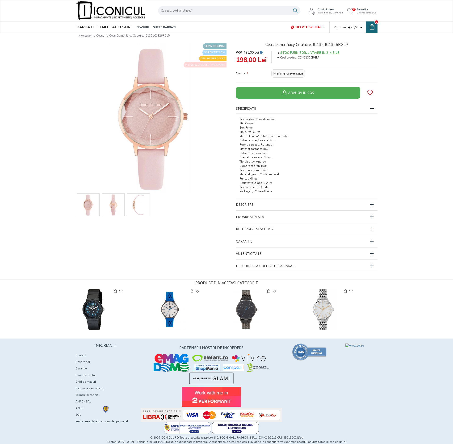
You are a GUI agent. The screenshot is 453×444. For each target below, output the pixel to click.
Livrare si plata (250, 216)
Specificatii (246, 108)
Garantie (244, 241)
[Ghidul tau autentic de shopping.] (233, 367)
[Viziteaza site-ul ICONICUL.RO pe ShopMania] (207, 367)
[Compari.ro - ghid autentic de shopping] (309, 352)
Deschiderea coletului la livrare (266, 266)
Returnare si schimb (254, 229)
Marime (241, 73)
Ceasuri (101, 36)
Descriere (244, 204)
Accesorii (87, 36)
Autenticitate (248, 253)
